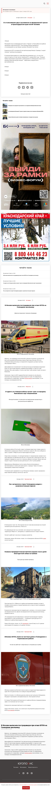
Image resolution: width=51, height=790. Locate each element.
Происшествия (28, 479)
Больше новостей (25, 94)
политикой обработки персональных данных (28, 784)
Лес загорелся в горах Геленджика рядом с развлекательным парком (19, 290)
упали (44, 538)
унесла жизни (28, 378)
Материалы (23, 767)
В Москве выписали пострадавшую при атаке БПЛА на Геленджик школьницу (20, 275)
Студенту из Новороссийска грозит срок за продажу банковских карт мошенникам (22, 283)
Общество (28, 386)
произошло (25, 623)
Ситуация (29, 17)
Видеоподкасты (33, 767)
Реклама (15, 767)
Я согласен (26, 787)
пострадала (11, 710)
